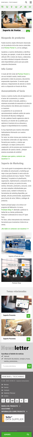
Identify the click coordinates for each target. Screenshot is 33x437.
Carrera (5, 396)
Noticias (6, 385)
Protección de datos (12, 431)
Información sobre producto (13, 411)
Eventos (5, 387)
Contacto (6, 390)
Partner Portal (9, 48)
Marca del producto (9, 406)
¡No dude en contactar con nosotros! (14, 229)
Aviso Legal (4, 431)
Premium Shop (6, 210)
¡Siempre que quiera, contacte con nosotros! (13, 157)
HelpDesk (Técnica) (9, 393)
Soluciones (6, 409)
